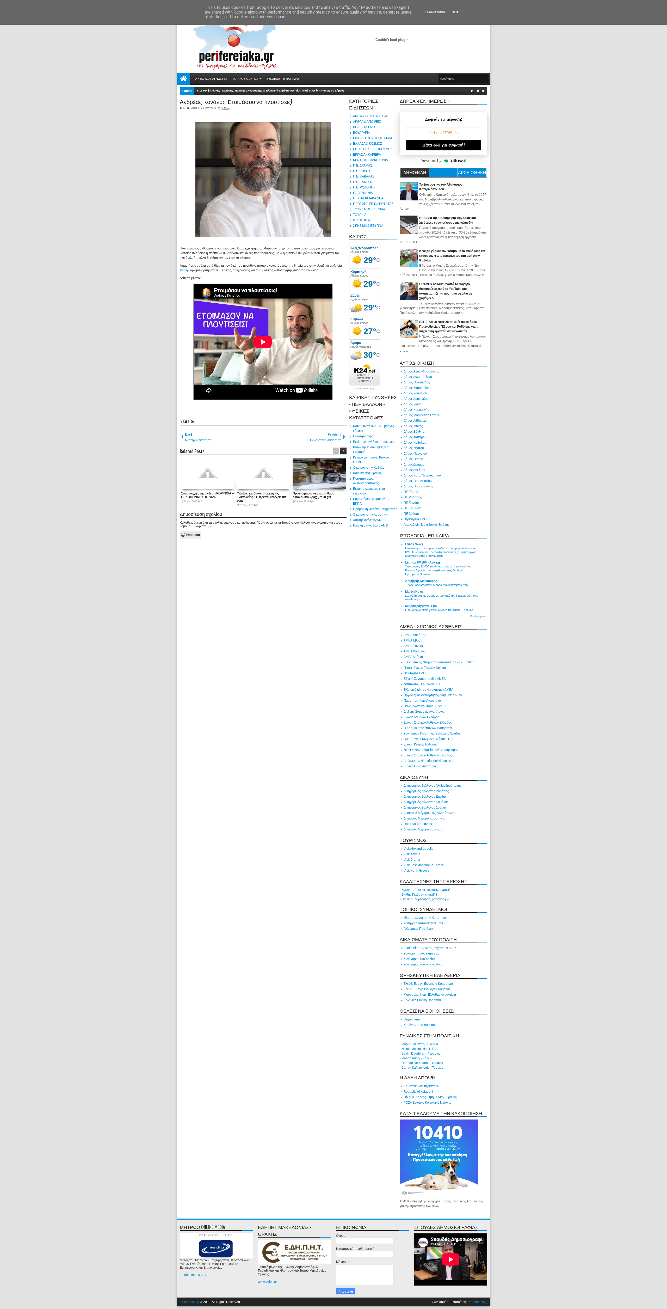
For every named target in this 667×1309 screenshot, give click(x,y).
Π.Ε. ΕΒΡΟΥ (361, 171)
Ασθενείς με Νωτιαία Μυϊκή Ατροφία (428, 761)
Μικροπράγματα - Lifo (421, 606)
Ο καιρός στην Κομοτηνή (370, 514)
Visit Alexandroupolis (418, 849)
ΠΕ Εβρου (411, 492)
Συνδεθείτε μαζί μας (283, 78)
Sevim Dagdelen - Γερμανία (421, 1053)
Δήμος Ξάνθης (414, 431)
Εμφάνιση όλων (478, 616)
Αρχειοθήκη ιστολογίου (472, 173)
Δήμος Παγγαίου (415, 453)
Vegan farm (412, 1019)
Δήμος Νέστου (414, 448)
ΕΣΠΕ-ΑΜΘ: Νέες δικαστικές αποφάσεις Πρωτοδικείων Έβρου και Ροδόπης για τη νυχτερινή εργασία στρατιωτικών (449, 326)
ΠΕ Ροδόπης (413, 497)
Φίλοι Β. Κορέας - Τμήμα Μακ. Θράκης (430, 1097)
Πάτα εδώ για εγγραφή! (443, 145)
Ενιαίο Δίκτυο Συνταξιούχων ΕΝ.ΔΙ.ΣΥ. (430, 948)
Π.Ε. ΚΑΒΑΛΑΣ (363, 176)
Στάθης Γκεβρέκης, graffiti (419, 894)
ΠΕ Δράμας (411, 514)
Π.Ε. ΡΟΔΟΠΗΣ (364, 187)
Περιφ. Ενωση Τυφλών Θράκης (425, 668)
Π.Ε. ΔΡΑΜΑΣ (362, 165)
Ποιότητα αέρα (363, 436)
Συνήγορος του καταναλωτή (423, 964)
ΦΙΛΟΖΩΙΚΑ (361, 220)
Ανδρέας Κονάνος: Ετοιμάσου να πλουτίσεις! (236, 101)
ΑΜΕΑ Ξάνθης (414, 646)
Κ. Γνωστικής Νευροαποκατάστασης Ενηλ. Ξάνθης (439, 662)
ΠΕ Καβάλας (412, 508)
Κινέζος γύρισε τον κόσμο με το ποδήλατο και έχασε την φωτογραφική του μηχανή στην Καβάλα (452, 255)
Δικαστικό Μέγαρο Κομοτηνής (424, 818)
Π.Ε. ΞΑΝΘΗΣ (363, 182)
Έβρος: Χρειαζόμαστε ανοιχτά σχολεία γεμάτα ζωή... (437, 584)
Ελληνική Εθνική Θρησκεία (422, 1000)
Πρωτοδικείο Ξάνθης (418, 824)
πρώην (184, 270)
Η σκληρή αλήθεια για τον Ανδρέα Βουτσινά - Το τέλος (439, 609)
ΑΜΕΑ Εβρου (413, 640)
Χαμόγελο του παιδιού (419, 1025)
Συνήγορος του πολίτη (419, 959)
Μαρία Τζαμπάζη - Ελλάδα (420, 1044)
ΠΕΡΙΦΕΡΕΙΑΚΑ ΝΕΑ (368, 198)
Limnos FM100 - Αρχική (422, 562)
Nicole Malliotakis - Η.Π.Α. (420, 1049)
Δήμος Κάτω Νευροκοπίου (422, 475)
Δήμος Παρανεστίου (418, 481)
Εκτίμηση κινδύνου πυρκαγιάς (374, 442)
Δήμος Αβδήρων (415, 421)
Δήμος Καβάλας (415, 442)
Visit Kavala (412, 854)
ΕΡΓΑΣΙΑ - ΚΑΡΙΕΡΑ (367, 154)
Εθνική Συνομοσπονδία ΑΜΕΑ (425, 679)
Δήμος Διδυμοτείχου (418, 377)
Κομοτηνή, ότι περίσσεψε (421, 1086)
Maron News (414, 592)
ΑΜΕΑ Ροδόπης (415, 635)
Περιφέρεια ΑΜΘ (415, 519)
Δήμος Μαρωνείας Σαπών (422, 415)
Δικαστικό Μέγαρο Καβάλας (423, 829)
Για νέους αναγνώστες (210, 78)
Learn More (435, 12)
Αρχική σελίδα (183, 79)
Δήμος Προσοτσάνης (418, 486)
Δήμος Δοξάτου (414, 470)
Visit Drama (412, 859)
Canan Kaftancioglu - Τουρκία (422, 1067)
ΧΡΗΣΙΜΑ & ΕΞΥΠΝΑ (203, 108)
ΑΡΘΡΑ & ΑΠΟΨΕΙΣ (367, 122)
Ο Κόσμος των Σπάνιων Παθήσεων (428, 728)
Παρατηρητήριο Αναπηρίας (423, 700)
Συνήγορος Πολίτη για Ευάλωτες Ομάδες (432, 733)
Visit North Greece (416, 870)
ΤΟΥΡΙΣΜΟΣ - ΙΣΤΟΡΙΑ (369, 209)
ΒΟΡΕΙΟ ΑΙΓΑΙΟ (364, 127)
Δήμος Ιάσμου (413, 404)
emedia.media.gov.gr (194, 1275)
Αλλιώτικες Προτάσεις (419, 929)
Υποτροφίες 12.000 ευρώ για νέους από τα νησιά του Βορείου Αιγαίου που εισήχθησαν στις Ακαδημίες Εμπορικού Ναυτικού (438, 570)
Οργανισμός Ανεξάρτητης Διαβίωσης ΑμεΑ (433, 695)
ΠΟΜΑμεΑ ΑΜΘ (414, 673)
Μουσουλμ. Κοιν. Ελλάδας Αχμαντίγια (430, 994)
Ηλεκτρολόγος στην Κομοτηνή (425, 918)
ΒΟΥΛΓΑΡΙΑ (361, 132)
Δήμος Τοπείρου (415, 437)
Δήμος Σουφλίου (415, 393)
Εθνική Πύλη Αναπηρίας (420, 766)
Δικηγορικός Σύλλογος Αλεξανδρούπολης (432, 785)
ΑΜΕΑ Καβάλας (414, 651)
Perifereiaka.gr (188, 1302)
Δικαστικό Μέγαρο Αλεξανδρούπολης (429, 813)
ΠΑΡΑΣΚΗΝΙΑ (363, 193)
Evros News (414, 544)
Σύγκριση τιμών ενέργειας (421, 953)
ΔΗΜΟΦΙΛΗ (414, 172)
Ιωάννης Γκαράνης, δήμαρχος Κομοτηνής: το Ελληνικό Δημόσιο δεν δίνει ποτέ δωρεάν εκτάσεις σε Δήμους (276, 90)
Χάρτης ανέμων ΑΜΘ (367, 520)
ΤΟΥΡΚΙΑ (359, 215)
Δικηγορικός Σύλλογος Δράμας (425, 807)
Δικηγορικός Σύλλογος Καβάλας (426, 802)
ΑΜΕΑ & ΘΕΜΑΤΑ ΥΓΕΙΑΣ (371, 116)
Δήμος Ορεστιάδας (417, 382)
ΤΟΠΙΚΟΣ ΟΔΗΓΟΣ (245, 78)
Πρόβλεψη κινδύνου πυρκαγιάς (375, 509)
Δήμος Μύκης (413, 426)
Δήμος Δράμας (414, 464)
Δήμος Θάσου (413, 459)
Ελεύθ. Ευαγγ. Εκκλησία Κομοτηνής (429, 984)
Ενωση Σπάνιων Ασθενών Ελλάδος (428, 722)
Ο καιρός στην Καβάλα (369, 467)
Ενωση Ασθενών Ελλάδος (421, 717)
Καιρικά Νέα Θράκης (367, 473)
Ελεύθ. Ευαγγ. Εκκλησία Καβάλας (427, 989)
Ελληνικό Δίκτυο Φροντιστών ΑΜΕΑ (428, 690)
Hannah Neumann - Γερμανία (422, 1063)
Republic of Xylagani (418, 1091)
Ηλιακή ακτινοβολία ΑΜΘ (370, 525)
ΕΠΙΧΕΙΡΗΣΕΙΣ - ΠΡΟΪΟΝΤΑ (373, 149)
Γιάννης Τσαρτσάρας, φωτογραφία (425, 899)
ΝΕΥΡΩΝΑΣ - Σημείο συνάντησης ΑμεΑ (431, 750)
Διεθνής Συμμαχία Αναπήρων (424, 711)
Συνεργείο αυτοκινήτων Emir (423, 923)
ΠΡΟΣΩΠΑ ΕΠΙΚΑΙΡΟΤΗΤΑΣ (373, 204)
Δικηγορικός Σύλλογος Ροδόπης (426, 791)
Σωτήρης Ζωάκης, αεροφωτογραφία (427, 890)
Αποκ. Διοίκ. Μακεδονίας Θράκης (426, 525)
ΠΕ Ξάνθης (411, 503)
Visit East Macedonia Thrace (424, 865)
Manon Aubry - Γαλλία (417, 1058)
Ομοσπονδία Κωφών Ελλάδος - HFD (429, 739)
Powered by (431, 160)
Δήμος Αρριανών (415, 399)
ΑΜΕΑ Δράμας (414, 657)
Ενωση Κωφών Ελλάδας (420, 744)
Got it (457, 12)
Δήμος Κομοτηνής (416, 410)
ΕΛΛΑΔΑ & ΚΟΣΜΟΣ (367, 143)
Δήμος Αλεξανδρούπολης (421, 371)
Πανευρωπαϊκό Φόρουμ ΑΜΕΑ (425, 706)
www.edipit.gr (267, 1281)
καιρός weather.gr (364, 388)
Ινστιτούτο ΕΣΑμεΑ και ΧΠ (422, 684)
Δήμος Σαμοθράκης (417, 388)
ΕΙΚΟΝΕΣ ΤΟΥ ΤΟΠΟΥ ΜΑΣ (373, 138)
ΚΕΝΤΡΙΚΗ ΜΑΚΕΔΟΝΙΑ (370, 160)
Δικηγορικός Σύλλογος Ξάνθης (425, 796)
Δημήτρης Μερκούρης (421, 581)
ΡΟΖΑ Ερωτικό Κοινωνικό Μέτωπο (428, 1102)
